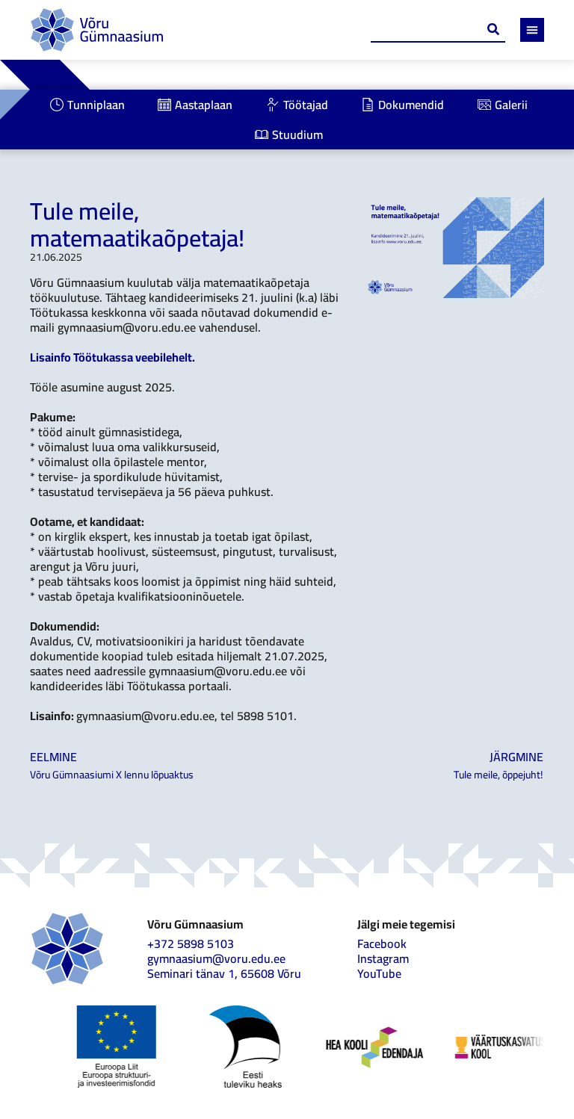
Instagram (383, 958)
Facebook (382, 943)
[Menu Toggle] (532, 30)
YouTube (379, 973)
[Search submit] (493, 29)
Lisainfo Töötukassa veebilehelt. (112, 357)
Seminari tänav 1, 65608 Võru (224, 973)
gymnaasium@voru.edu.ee (216, 958)
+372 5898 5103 (190, 943)
